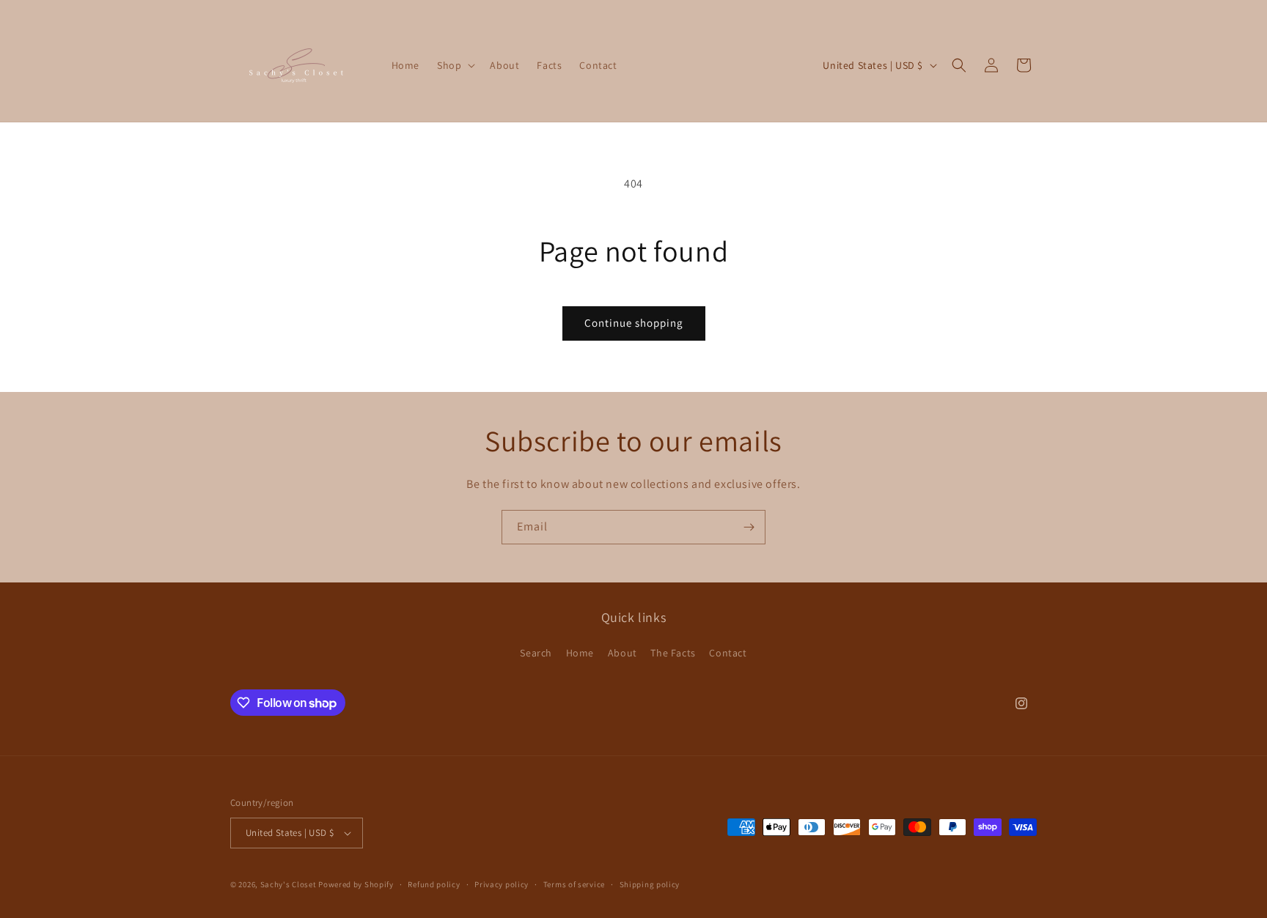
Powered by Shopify (356, 884)
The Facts (672, 652)
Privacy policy (501, 884)
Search (536, 652)
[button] (454, 65)
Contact (727, 652)
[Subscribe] (748, 527)
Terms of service (574, 884)
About (622, 652)
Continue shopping (633, 323)
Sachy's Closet (288, 884)
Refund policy (434, 884)
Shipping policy (650, 884)
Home (580, 652)
